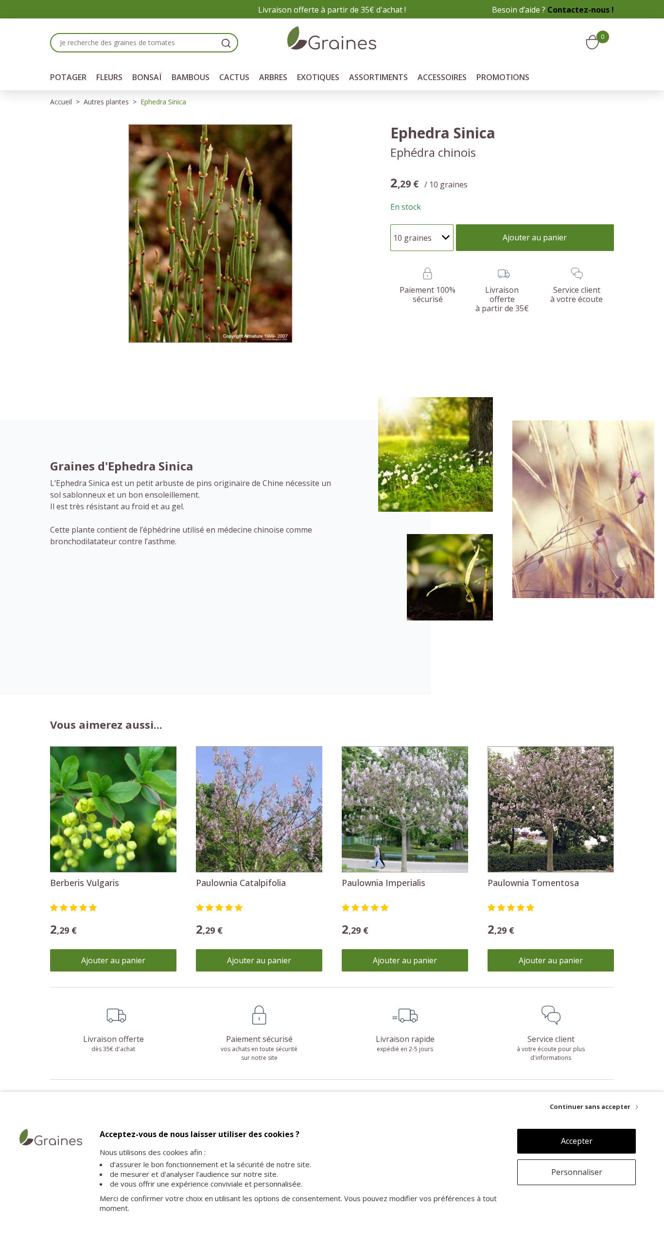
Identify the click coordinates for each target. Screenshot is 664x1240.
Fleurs (109, 77)
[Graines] (331, 39)
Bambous (191, 77)
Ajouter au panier (113, 960)
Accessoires (442, 77)
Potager (68, 77)
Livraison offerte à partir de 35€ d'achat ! (332, 9)
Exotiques (318, 77)
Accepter (577, 1141)
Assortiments (378, 77)
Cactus (234, 77)
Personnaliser (576, 1172)
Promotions (502, 77)
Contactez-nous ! (580, 9)
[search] (226, 42)
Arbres (273, 77)
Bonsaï (147, 77)
